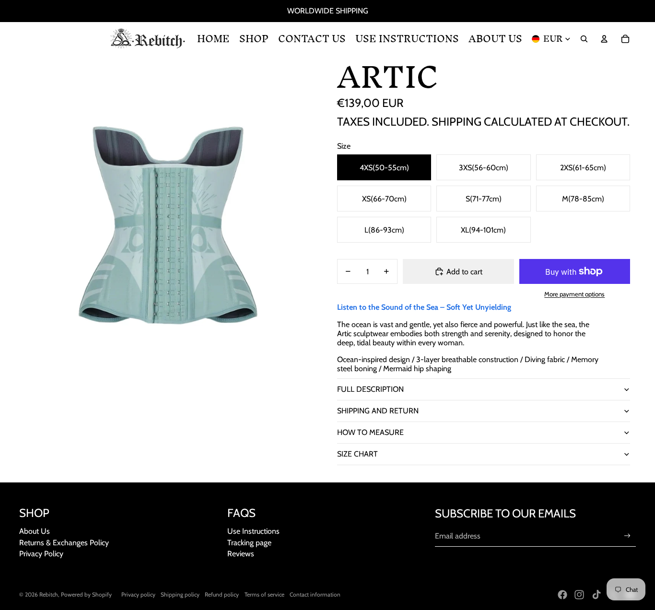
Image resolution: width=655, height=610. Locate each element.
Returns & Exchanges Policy (64, 542)
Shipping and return (378, 410)
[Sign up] (627, 536)
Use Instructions (253, 531)
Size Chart (357, 453)
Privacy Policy (41, 553)
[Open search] (584, 38)
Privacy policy (138, 594)
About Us (34, 531)
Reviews (240, 553)
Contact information (315, 594)
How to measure (370, 432)
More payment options (574, 294)
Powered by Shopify (86, 594)
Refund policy (222, 594)
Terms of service (264, 594)
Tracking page (249, 542)
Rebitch (48, 594)
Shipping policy (180, 594)
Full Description (370, 389)
